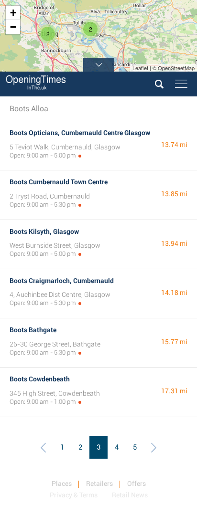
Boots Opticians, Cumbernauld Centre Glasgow (80, 133)
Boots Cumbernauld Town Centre (59, 182)
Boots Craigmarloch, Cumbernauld (62, 280)
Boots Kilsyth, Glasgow (44, 231)
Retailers (99, 483)
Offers (136, 483)
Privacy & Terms (74, 495)
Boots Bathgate (33, 330)
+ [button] (13, 13)
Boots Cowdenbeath (40, 379)
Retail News (130, 495)
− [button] (13, 27)
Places (62, 483)
